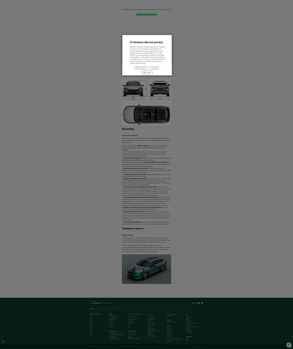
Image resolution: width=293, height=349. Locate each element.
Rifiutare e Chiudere (141, 67)
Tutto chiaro (154, 67)
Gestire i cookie (147, 72)
